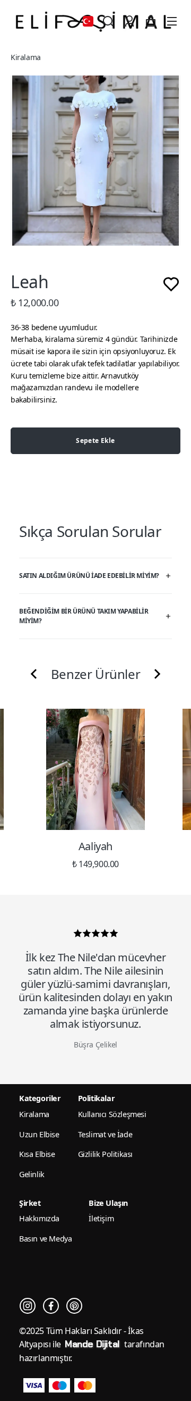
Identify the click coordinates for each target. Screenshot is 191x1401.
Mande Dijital (93, 1344)
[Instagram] (28, 1306)
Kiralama (26, 57)
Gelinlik (32, 1174)
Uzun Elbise (39, 1134)
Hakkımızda (39, 1218)
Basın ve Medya (45, 1239)
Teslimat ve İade (105, 1134)
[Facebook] (51, 1306)
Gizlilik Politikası (105, 1154)
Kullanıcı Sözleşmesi (112, 1114)
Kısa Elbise (37, 1154)
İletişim (101, 1218)
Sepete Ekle (95, 440)
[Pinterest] (74, 1306)
